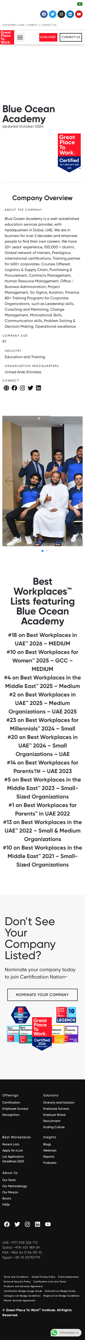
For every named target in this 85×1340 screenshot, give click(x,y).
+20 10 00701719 (27, 1257)
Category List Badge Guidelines (22, 1295)
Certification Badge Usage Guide (23, 1291)
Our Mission (10, 1192)
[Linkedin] (70, 14)
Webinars (49, 1150)
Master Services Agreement (20, 1300)
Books (6, 1198)
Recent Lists (10, 1144)
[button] (20, 37)
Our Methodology (15, 1186)
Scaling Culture (54, 1127)
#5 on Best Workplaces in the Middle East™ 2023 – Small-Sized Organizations (42, 788)
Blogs (47, 1144)
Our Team (9, 1180)
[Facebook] (44, 14)
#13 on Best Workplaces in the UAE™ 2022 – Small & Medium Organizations (42, 830)
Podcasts (49, 1162)
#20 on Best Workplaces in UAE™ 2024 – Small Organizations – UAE (43, 745)
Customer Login (13, 25)
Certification (11, 1102)
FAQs (6, 1204)
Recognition (10, 1115)
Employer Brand (54, 1115)
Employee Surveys (15, 1108)
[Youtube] (79, 14)
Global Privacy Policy (43, 1277)
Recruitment (51, 1121)
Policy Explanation (68, 1277)
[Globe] (6, 388)
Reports (48, 1156)
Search (33, 25)
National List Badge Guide (60, 1291)
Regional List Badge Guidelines (61, 1295)
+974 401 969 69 (27, 1247)
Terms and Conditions (16, 1277)
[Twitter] (52, 14)
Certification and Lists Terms (49, 1281)
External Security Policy (17, 1281)
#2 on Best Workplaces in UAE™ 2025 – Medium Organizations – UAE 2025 (42, 703)
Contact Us (49, 25)
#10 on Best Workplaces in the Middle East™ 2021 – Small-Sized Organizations (42, 856)
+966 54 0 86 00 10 (26, 1252)
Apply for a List (12, 1150)
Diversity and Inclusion (58, 1102)
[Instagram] (61, 14)
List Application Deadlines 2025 (13, 1159)
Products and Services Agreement (23, 1286)
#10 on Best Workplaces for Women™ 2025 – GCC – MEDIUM (42, 660)
